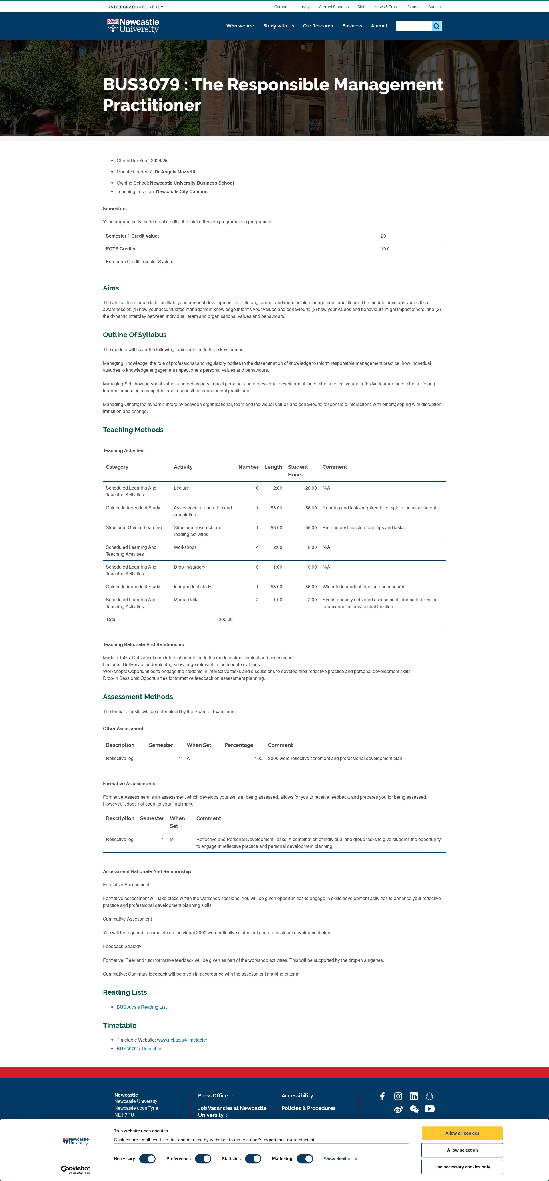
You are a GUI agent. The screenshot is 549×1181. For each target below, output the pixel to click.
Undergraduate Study (135, 7)
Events (413, 7)
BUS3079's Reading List (142, 1007)
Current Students (334, 7)
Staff (361, 7)
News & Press (386, 7)
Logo (133, 26)
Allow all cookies (462, 1133)
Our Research (318, 26)
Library (303, 7)
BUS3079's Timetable (139, 1048)
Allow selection (462, 1150)
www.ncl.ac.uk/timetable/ (182, 1039)
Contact (435, 7)
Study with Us (278, 26)
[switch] (203, 1158)
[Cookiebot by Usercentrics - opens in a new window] (76, 1170)
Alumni (379, 26)
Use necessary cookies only (462, 1166)
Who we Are (240, 26)
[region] (274, 545)
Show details (337, 1158)
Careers (281, 7)
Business (352, 26)
